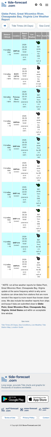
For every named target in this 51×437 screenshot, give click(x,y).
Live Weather (36, 325)
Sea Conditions (25, 325)
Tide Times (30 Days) (22, 25)
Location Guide (17, 327)
